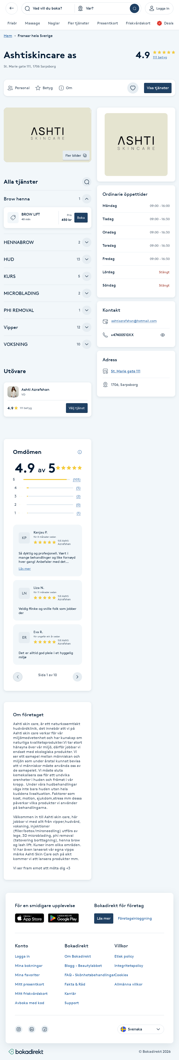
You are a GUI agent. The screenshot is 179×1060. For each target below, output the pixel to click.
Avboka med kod (29, 1003)
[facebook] (44, 1029)
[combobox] (48, 8)
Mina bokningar (28, 965)
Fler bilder (73, 155)
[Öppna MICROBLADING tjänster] (86, 293)
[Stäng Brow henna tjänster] (86, 198)
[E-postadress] (138, 321)
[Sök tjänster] (86, 181)
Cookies (121, 975)
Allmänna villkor (128, 984)
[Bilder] (136, 144)
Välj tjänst (77, 408)
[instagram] (18, 1029)
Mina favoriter (27, 975)
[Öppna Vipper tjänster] (86, 327)
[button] (47, 217)
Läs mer (25, 569)
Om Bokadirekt (78, 956)
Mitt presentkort (29, 984)
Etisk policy (124, 956)
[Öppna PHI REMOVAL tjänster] (86, 310)
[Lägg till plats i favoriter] (132, 88)
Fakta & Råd (75, 984)
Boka (81, 217)
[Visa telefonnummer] (162, 335)
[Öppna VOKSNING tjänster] (86, 344)
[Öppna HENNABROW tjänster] (86, 242)
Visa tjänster (158, 88)
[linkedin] (31, 1029)
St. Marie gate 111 (125, 371)
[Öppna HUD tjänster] (86, 259)
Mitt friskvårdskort (31, 993)
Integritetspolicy (128, 965)
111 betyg (160, 57)
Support (72, 1003)
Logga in (22, 956)
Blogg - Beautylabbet (83, 965)
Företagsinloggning (135, 918)
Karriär (70, 993)
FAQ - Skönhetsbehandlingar (90, 975)
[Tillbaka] (12, 8)
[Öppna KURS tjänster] (86, 276)
